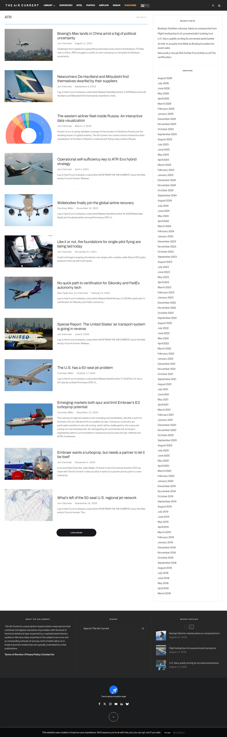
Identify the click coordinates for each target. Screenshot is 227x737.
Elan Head (62, 293)
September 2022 (167, 318)
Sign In (116, 5)
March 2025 (164, 165)
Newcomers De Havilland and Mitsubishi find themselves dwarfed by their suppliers (93, 79)
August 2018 (165, 568)
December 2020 (167, 425)
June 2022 (164, 333)
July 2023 (163, 267)
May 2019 (163, 522)
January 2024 (165, 236)
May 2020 (163, 461)
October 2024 (166, 190)
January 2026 (165, 114)
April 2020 (163, 466)
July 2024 (163, 206)
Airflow (104, 5)
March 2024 (164, 226)
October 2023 (166, 252)
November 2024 (167, 185)
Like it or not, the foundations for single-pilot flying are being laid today (99, 244)
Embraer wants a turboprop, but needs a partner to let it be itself (101, 454)
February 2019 (166, 537)
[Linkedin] (121, 704)
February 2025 (166, 170)
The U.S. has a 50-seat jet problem (85, 368)
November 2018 (167, 552)
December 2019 (167, 486)
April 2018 (163, 588)
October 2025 (166, 129)
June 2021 (163, 394)
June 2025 (164, 149)
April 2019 (163, 527)
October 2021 (165, 374)
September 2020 (167, 440)
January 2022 (165, 359)
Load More (76, 533)
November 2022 (167, 308)
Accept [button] (167, 733)
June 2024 (164, 211)
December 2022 (167, 303)
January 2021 (165, 420)
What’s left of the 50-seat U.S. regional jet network (97, 498)
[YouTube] (116, 704)
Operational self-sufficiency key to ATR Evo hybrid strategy (97, 161)
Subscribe (130, 5)
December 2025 (167, 119)
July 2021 (163, 389)
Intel (79, 5)
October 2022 (166, 313)
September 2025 (167, 134)
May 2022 (163, 338)
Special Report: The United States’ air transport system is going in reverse (101, 326)
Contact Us (48, 655)
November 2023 (167, 246)
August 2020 (165, 445)
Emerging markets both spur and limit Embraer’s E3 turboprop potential (98, 405)
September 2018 (167, 563)
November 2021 (167, 369)
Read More (179, 733)
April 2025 (163, 160)
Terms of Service (14, 655)
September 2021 (167, 379)
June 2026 (164, 88)
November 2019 (167, 491)
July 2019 (163, 512)
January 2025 (165, 175)
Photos (90, 5)
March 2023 (164, 287)
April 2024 (163, 221)
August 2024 (165, 200)
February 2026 (166, 109)
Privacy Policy (32, 655)
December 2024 (167, 180)
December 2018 (167, 547)
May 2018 (163, 583)
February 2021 (166, 415)
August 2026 (165, 78)
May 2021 (163, 399)
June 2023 (164, 272)
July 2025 (163, 144)
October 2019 (165, 496)
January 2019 (165, 542)
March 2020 (164, 471)
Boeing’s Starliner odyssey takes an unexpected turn (187, 28)
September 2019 (167, 501)
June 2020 (164, 455)
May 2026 (163, 93)
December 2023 (167, 241)
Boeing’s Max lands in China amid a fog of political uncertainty (96, 36)
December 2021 (166, 364)
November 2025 (167, 124)
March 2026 (164, 104)
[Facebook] (99, 704)
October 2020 (166, 435)
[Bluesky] (127, 704)
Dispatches (65, 5)
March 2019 (164, 532)
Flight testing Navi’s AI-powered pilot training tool (185, 33)
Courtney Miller (65, 208)
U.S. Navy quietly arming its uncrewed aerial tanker (186, 39)
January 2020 (165, 481)
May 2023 (163, 277)
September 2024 (167, 195)
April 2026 (163, 98)
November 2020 (167, 430)
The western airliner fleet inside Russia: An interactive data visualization (99, 118)
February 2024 (166, 231)
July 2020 (163, 450)
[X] (105, 704)
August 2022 (165, 323)
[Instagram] (110, 704)
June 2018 (163, 578)
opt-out (146, 733)
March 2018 (164, 593)
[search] (143, 628)
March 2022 (164, 348)
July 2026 (163, 83)
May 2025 (163, 155)
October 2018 (165, 558)
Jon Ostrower (64, 43)
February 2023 (166, 292)
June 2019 (163, 517)
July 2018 (163, 573)
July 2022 (163, 328)
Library (48, 5)
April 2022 (163, 343)
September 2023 (167, 257)
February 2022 (166, 354)
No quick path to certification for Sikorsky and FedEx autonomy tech (98, 285)
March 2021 (164, 410)
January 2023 (165, 297)
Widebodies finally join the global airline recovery (95, 203)
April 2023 (163, 282)
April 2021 (163, 404)
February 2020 (166, 476)
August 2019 (165, 506)
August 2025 (165, 139)
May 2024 (163, 216)
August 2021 (165, 384)
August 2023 (165, 262)
